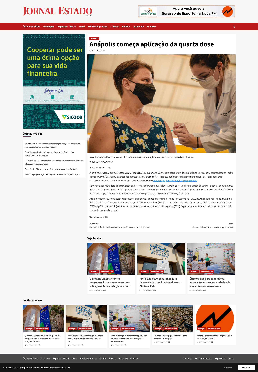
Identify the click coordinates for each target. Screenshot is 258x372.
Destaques (48, 26)
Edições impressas (97, 26)
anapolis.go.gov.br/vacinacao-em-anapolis (175, 180)
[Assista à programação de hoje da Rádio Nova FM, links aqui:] (215, 318)
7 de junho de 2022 (98, 51)
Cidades (114, 26)
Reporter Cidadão (67, 26)
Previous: (119, 225)
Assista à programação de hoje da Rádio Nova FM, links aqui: (52, 174)
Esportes (151, 26)
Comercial (187, 358)
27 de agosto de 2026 (99, 290)
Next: (213, 225)
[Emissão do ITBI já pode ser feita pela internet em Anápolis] (172, 318)
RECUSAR (228, 367)
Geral (82, 26)
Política (126, 26)
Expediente (220, 358)
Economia (138, 26)
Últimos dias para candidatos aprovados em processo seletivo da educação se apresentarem (209, 282)
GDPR (68, 367)
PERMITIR (246, 367)
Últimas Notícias (31, 26)
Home (231, 358)
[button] (234, 26)
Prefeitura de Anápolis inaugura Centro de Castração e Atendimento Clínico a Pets (160, 282)
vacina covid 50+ (101, 217)
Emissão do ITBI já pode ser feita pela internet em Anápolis (51, 169)
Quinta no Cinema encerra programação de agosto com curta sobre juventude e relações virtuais (109, 282)
